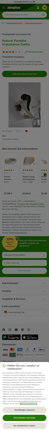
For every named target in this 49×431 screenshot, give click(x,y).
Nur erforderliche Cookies (24, 425)
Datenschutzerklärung (28, 404)
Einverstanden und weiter (24, 418)
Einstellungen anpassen (25, 410)
